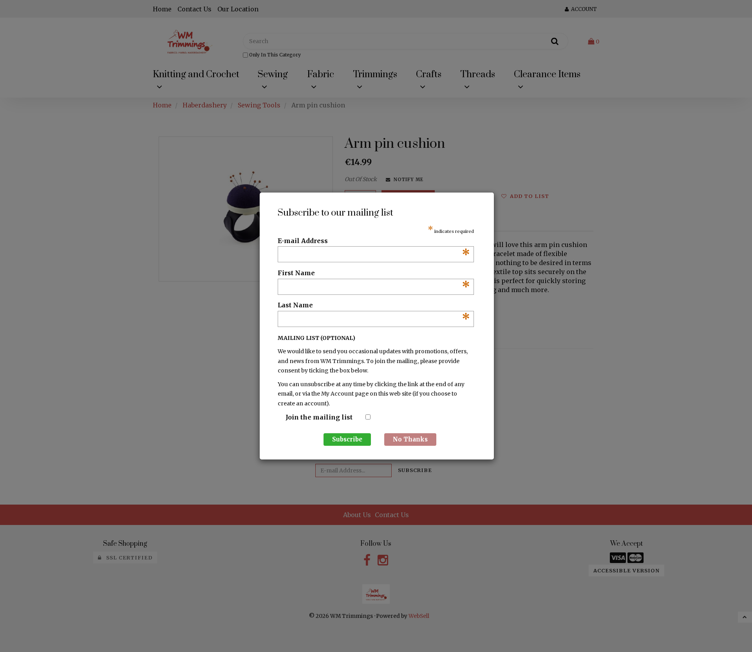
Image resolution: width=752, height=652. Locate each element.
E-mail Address (374, 241)
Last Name (374, 305)
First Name (374, 273)
